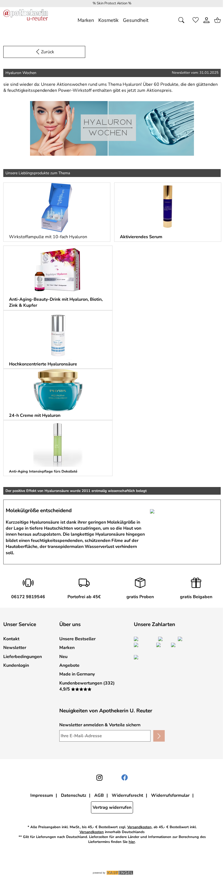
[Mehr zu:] (57, 207)
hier (132, 842)
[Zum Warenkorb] (217, 20)
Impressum (41, 795)
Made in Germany (77, 674)
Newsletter (14, 648)
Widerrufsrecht (127, 795)
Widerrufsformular (170, 795)
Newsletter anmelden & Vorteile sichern (99, 725)
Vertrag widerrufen (112, 807)
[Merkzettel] (195, 20)
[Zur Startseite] (25, 20)
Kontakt (11, 639)
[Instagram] (99, 777)
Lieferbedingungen (22, 657)
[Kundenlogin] (206, 20)
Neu (63, 657)
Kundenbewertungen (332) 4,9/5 (87, 686)
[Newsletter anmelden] (159, 736)
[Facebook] (124, 777)
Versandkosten (139, 827)
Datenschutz (73, 795)
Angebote (69, 665)
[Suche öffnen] (183, 20)
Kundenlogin (16, 665)
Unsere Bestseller (77, 639)
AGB (99, 795)
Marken (67, 648)
